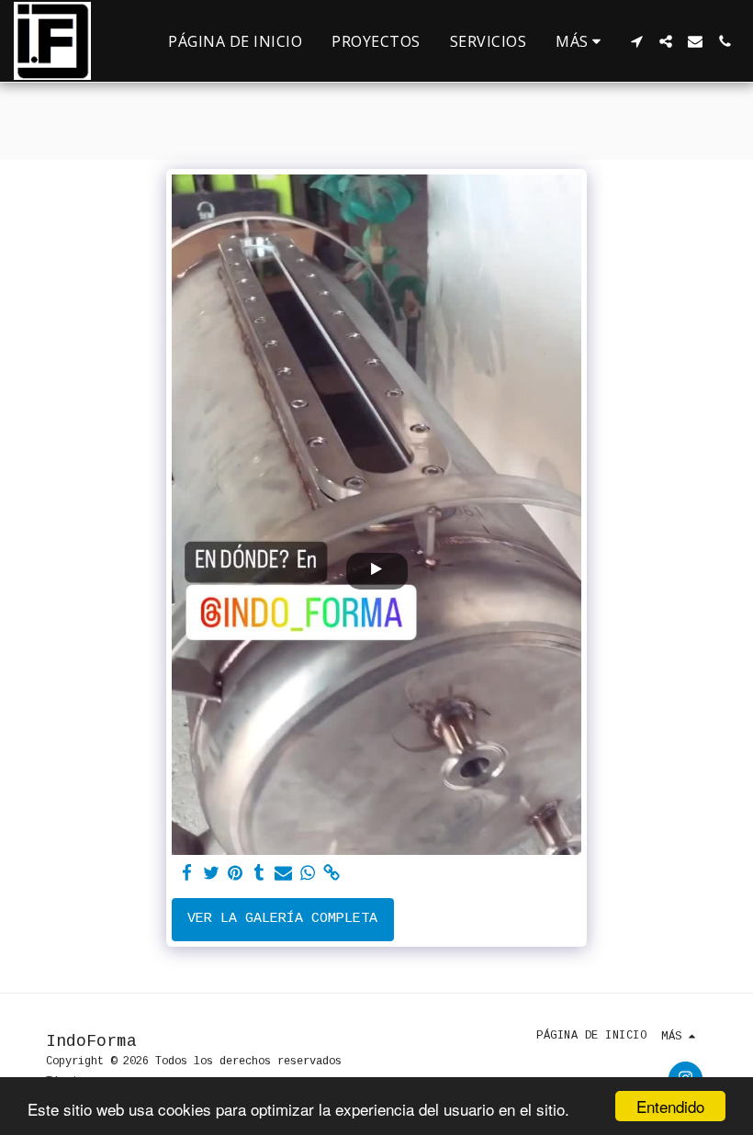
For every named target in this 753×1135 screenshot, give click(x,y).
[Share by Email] (283, 874)
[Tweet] (210, 874)
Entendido (670, 1106)
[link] (332, 874)
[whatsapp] (307, 874)
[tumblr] (259, 874)
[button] (636, 41)
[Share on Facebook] (187, 874)
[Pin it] (235, 874)
